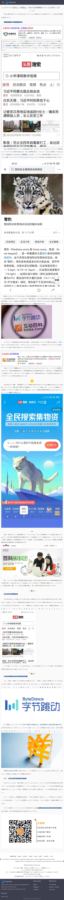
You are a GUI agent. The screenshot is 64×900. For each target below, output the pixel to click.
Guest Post (4, 896)
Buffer (40, 856)
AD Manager (52, 884)
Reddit (25, 856)
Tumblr (30, 856)
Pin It (51, 856)
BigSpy (35, 884)
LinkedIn (46, 856)
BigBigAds (36, 887)
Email (35, 856)
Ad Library (52, 889)
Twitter (19, 856)
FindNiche (36, 889)
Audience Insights (54, 887)
